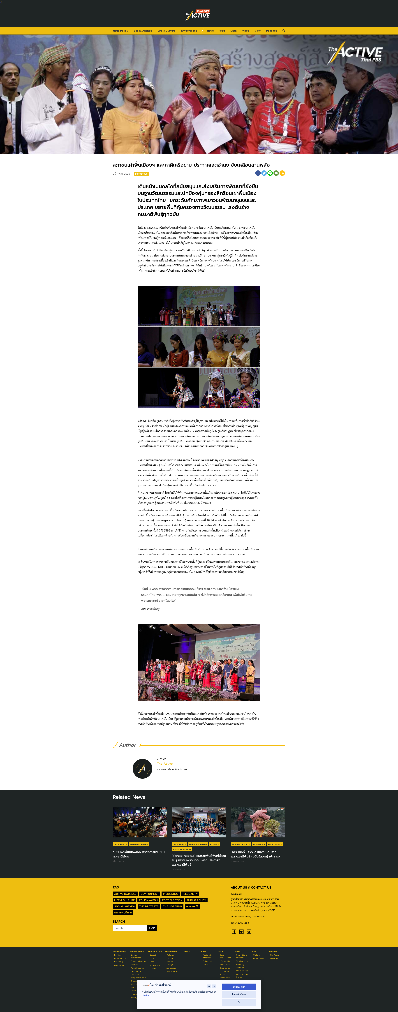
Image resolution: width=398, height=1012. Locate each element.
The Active (165, 763)
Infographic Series (225, 972)
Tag (116, 887)
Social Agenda (143, 30)
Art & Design (155, 965)
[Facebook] (258, 175)
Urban (152, 958)
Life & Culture (166, 30)
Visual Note (225, 964)
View (258, 30)
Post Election (172, 900)
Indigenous (141, 174)
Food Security (137, 968)
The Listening (172, 906)
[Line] (270, 175)
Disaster (170, 958)
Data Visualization (225, 956)
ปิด (239, 1002)
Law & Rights (120, 844)
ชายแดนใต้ (192, 906)
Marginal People (139, 844)
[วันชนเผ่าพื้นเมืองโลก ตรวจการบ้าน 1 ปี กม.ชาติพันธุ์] (140, 823)
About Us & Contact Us (251, 887)
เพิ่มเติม (145, 995)
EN (209, 986)
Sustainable (172, 971)
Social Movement (182, 849)
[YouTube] (249, 932)
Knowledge (225, 968)
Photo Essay (258, 958)
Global (153, 955)
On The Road (242, 971)
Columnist (207, 961)
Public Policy (119, 30)
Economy (118, 962)
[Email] (276, 175)
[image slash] (202, 31)
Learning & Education (136, 972)
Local (152, 962)
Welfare (134, 964)
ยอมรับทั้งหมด (239, 986)
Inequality (190, 893)
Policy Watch (275, 844)
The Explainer (242, 961)
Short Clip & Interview (241, 956)
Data (233, 30)
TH (213, 986)
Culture (153, 968)
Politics (215, 844)
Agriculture (171, 968)
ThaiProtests (149, 906)
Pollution (170, 955)
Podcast (271, 30)
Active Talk (274, 958)
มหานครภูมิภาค (123, 912)
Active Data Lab (125, 893)
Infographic (225, 961)
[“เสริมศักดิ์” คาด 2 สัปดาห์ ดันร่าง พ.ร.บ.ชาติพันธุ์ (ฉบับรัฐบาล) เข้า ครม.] (258, 823)
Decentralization (138, 961)
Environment (189, 30)
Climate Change (170, 963)
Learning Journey (240, 965)
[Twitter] (241, 932)
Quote (205, 964)
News (210, 30)
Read (221, 30)
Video (245, 30)
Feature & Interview (207, 956)
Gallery (256, 955)
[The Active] (197, 15)
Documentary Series (242, 975)
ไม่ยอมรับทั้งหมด (239, 994)
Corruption (119, 965)
